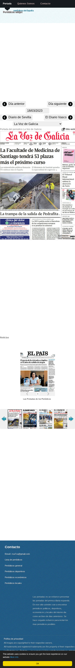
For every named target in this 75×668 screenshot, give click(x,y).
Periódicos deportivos (15, 571)
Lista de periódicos (13, 560)
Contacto (45, 3)
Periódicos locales (13, 583)
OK (37, 663)
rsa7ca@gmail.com (21, 554)
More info (14, 657)
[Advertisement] (37, 62)
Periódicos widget (12, 12)
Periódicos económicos (16, 577)
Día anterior (16, 103)
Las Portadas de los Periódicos (37, 399)
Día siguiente (57, 103)
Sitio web (70, 129)
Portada (7, 3)
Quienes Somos (26, 3)
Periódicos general (13, 566)
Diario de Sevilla (19, 117)
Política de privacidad (13, 638)
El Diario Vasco (56, 117)
